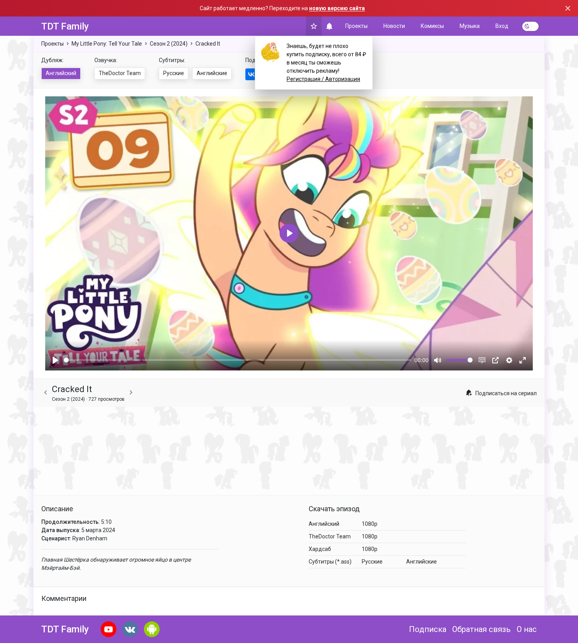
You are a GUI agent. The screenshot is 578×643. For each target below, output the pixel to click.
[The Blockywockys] (131, 392)
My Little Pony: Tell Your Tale (107, 44)
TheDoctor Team (120, 73)
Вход (501, 26)
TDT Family (65, 26)
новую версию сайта (337, 8)
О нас (527, 629)
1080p (369, 524)
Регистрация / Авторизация (323, 79)
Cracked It (207, 44)
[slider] (237, 360)
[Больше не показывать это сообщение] (568, 8)
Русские (173, 73)
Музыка (470, 26)
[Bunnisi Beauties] (45, 392)
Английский (61, 73)
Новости (394, 26)
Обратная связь (481, 629)
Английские (212, 73)
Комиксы (432, 26)
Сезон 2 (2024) (169, 44)
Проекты (356, 26)
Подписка (427, 629)
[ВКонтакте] (251, 74)
